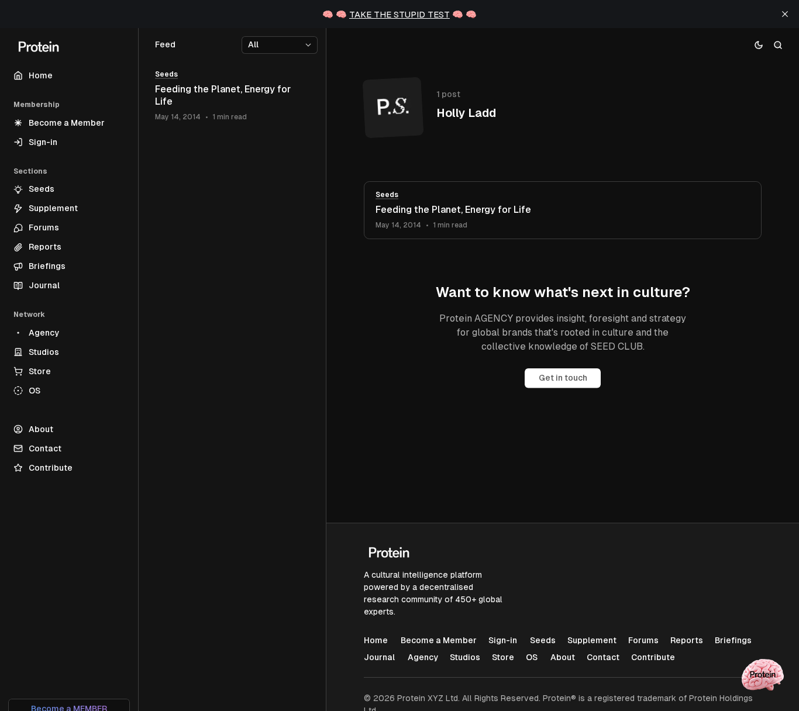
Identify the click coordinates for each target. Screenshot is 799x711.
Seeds (387, 195)
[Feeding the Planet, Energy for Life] (563, 210)
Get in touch (563, 377)
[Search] (778, 45)
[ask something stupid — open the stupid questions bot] (763, 675)
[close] (785, 14)
